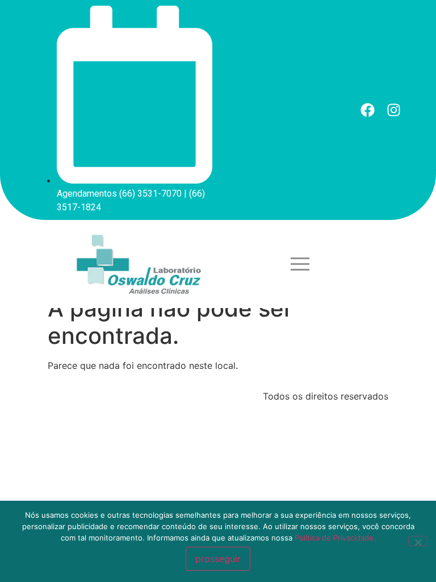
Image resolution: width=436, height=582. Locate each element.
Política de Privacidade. (335, 537)
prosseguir (218, 558)
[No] (417, 541)
